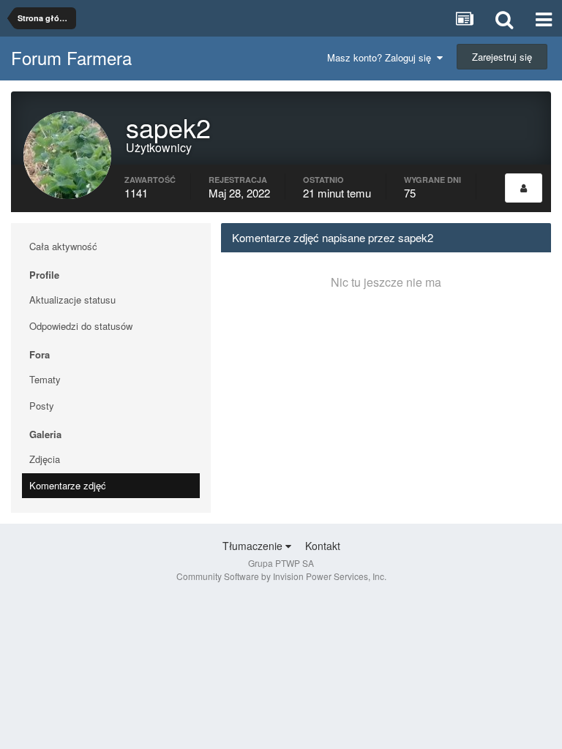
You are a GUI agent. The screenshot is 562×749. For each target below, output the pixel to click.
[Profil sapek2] (523, 188)
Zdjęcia (44, 459)
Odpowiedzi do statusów (80, 326)
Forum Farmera (71, 57)
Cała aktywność (63, 246)
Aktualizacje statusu (72, 299)
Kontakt (322, 545)
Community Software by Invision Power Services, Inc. (281, 576)
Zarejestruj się (502, 57)
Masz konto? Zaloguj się (382, 57)
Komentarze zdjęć (67, 485)
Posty (41, 406)
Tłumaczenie (253, 545)
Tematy (45, 379)
